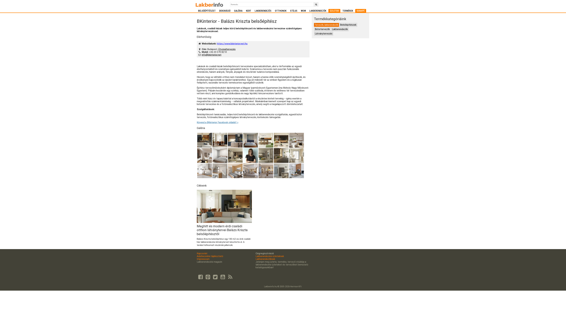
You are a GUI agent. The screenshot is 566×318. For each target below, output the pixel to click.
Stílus (293, 10)
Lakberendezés (263, 10)
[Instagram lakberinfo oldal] (208, 277)
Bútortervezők (322, 29)
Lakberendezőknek (265, 259)
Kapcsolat (202, 253)
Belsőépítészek (348, 24)
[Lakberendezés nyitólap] (209, 4)
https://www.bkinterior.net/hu (232, 43)
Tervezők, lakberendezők (326, 25)
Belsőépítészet (207, 10)
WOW (303, 10)
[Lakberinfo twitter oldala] (215, 277)
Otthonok (281, 10)
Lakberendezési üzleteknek (270, 256)
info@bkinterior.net (211, 54)
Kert (248, 10)
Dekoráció (225, 10)
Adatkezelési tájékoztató (210, 256)
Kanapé (361, 10)
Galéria (238, 10)
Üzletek (334, 10)
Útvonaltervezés (227, 49)
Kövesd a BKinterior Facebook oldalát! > (217, 122)
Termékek (347, 10)
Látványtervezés (323, 33)
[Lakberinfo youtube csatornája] (222, 277)
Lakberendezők (317, 10)
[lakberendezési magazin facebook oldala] (200, 277)
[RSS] (230, 277)
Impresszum (203, 259)
